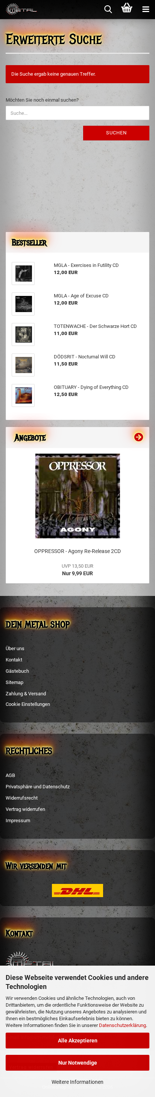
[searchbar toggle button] (108, 9)
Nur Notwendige (77, 1063)
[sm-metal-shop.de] (19, 9)
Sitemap (14, 682)
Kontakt (14, 660)
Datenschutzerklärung (122, 1025)
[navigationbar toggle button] (145, 9)
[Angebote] (138, 437)
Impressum (18, 820)
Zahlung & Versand (26, 693)
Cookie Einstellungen (28, 704)
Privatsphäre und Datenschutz (38, 786)
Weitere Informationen (77, 1082)
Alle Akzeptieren (77, 1041)
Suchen (116, 133)
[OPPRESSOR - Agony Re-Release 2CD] (77, 496)
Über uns (15, 648)
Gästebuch (17, 671)
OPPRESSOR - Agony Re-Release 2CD (77, 551)
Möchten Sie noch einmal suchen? (42, 100)
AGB (10, 775)
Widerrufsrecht (22, 798)
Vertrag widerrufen (25, 809)
